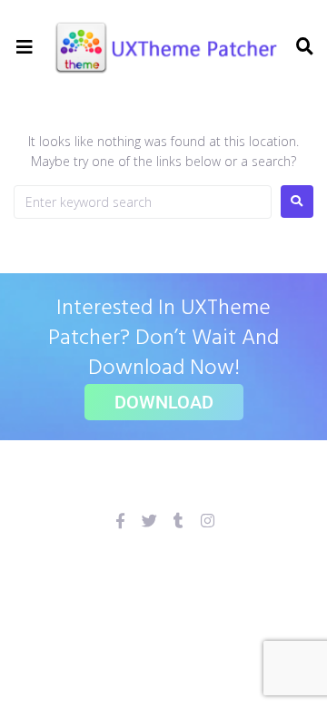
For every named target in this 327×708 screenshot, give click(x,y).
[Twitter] (149, 520)
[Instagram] (207, 520)
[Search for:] (143, 202)
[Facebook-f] (120, 520)
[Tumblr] (178, 520)
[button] (25, 48)
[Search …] (302, 47)
